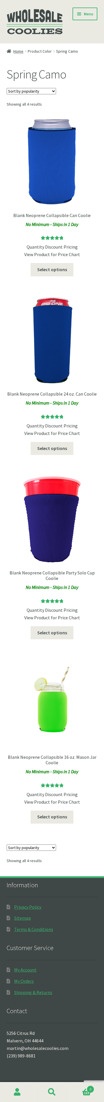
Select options (52, 269)
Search (52, 1092)
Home (18, 51)
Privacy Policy (27, 907)
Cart (80, 1087)
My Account (25, 970)
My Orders (24, 981)
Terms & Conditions (33, 929)
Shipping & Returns (33, 992)
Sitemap (22, 918)
